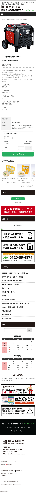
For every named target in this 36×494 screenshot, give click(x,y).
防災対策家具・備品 (9, 299)
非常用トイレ (6, 296)
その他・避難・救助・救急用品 (12, 307)
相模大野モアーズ (5, 473)
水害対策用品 (6, 314)
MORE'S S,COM (4, 470)
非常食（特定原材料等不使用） (12, 280)
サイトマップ (12, 461)
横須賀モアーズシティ (14, 473)
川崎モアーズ (19, 470)
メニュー (18, 14)
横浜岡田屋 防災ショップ (6, 484)
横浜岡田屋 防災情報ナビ (12, 481)
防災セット (5, 288)
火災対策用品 (6, 311)
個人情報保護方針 (5, 461)
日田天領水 (3, 481)
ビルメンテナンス (17, 484)
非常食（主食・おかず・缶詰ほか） (14, 277)
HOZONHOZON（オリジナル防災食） (15, 273)
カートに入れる (18, 154)
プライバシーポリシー (18, 431)
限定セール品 (6, 318)
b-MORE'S (3, 475)
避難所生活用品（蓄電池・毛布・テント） (17, 19)
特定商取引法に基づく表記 (22, 427)
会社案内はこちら (10, 464)
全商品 (3, 19)
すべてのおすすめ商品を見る (26, 186)
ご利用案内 (8, 427)
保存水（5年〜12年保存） (11, 284)
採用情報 (3, 464)
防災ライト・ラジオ (9, 292)
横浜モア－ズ (12, 470)
